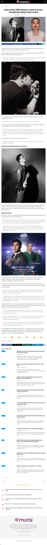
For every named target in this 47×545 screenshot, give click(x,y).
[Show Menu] (2, 2)
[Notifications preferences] (0, 544)
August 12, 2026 (23, 367)
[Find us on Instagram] (25, 535)
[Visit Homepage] (23, 1)
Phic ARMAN (19, 354)
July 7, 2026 (24, 354)
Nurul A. (19, 367)
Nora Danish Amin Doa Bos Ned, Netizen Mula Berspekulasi (30, 428)
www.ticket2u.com (10, 333)
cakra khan (4, 341)
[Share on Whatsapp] (40, 44)
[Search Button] (45, 2)
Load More (6, 477)
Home (2, 6)
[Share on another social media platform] (45, 44)
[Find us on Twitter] (23, 535)
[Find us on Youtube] (27, 535)
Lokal (9, 6)
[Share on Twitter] (38, 44)
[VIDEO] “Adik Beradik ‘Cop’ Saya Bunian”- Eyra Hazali (29, 465)
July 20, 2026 (23, 456)
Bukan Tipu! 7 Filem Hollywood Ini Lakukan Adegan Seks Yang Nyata (20, 503)
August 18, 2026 (24, 430)
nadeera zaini (10, 341)
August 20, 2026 (23, 467)
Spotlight (5, 6)
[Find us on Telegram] (21, 535)
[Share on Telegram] (42, 44)
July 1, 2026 (23, 443)
